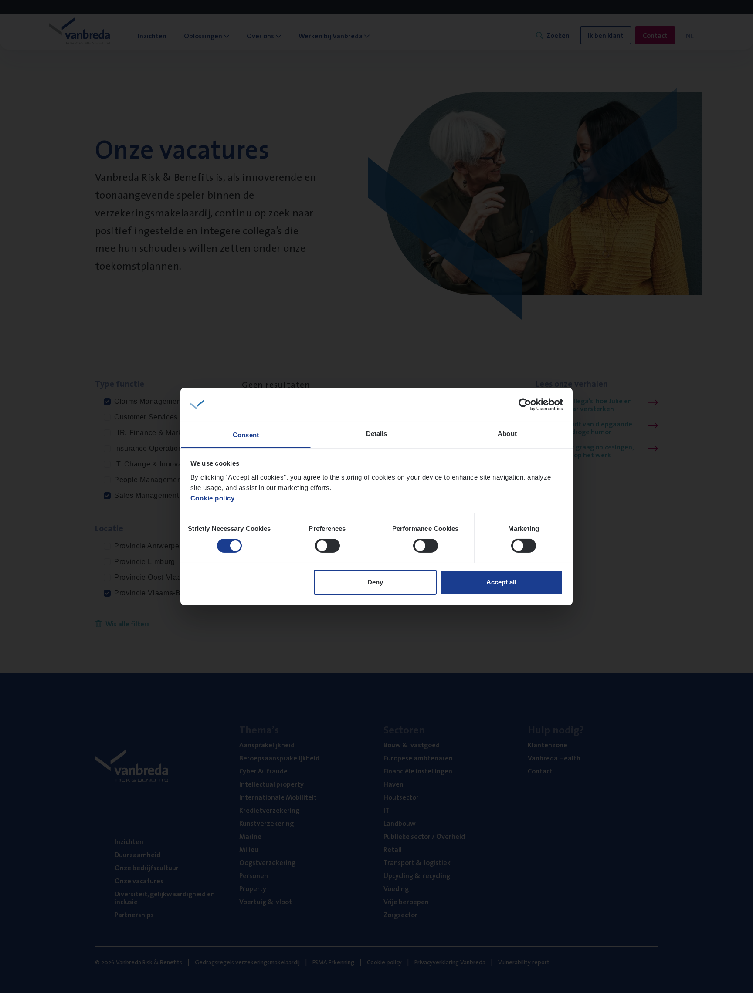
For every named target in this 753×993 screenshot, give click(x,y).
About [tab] (507, 433)
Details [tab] (376, 433)
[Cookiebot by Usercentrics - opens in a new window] (525, 404)
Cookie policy (212, 498)
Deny (375, 582)
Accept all (501, 582)
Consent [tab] (246, 435)
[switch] (327, 546)
